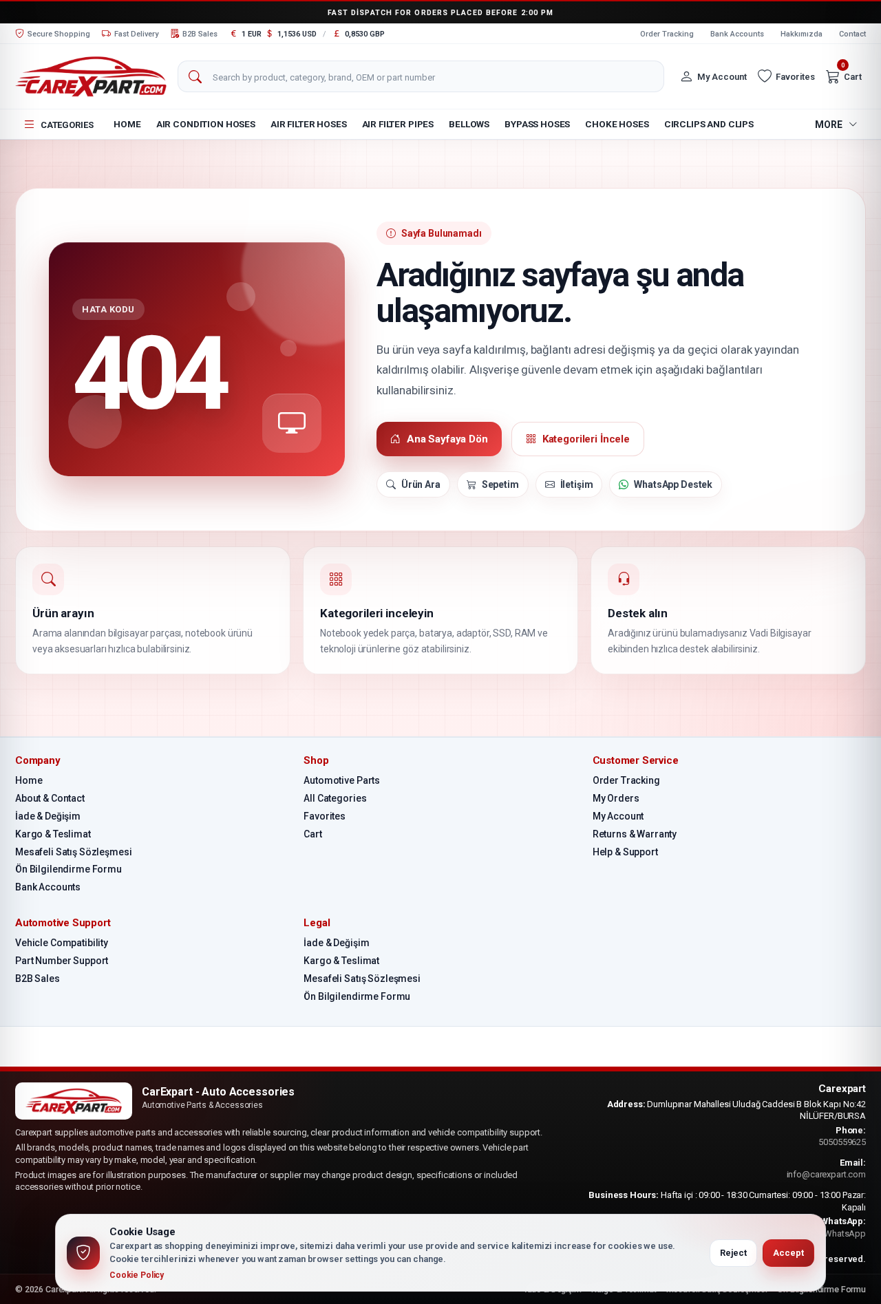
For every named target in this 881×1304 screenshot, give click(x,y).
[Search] (194, 77)
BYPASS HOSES (537, 123)
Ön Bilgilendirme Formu (68, 869)
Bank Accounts (737, 34)
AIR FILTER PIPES (398, 123)
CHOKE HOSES (616, 123)
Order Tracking (667, 34)
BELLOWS (469, 123)
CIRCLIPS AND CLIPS (709, 123)
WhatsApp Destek (673, 484)
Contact (852, 34)
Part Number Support (61, 960)
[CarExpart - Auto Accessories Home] (91, 76)
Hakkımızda (801, 34)
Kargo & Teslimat (53, 834)
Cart (312, 834)
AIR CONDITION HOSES (205, 123)
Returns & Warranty (635, 834)
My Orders (616, 798)
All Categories (335, 798)
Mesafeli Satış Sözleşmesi (73, 851)
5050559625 (842, 1142)
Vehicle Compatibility (61, 942)
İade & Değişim (48, 816)
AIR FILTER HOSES (308, 123)
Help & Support (625, 851)
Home (127, 123)
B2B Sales (37, 978)
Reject (733, 1253)
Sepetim (500, 484)
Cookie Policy (136, 1275)
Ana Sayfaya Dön (447, 439)
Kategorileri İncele (586, 439)
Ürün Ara (420, 484)
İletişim (576, 484)
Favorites (325, 816)
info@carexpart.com (826, 1174)
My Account (618, 816)
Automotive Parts (342, 780)
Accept (788, 1253)
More (828, 124)
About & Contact (50, 798)
